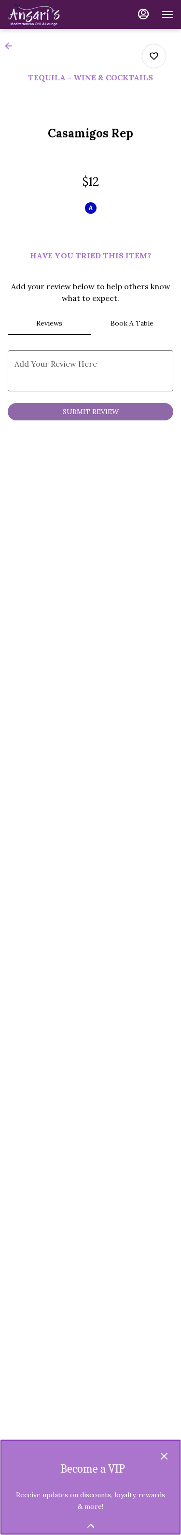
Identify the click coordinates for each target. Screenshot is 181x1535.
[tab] (49, 323)
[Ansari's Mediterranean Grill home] (51, 14)
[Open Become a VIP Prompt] (91, 1526)
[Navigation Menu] (167, 14)
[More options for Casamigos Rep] (154, 56)
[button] (11, 46)
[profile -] (143, 14)
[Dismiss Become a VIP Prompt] (164, 1456)
